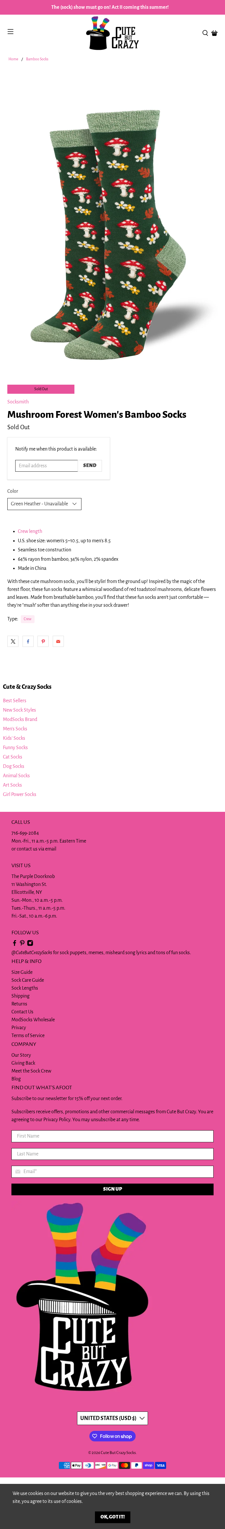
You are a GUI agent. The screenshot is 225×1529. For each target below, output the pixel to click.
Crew (27, 619)
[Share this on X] (12, 641)
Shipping (20, 996)
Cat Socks (12, 757)
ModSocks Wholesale (33, 1019)
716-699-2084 (25, 833)
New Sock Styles (19, 710)
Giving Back (23, 1063)
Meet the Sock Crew (31, 1071)
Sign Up (112, 1189)
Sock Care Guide (27, 980)
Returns (19, 1004)
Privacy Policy (56, 1119)
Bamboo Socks (37, 59)
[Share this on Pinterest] (43, 641)
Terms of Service (28, 1035)
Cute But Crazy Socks (118, 1452)
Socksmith (18, 402)
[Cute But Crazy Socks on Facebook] (14, 944)
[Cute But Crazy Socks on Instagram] (30, 944)
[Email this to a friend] (58, 641)
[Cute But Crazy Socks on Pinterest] (22, 944)
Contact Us (22, 1012)
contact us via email (36, 849)
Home (13, 59)
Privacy (18, 1027)
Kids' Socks (14, 738)
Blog (16, 1079)
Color (12, 491)
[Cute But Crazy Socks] (112, 33)
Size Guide (22, 972)
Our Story (21, 1055)
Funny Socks (15, 747)
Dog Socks (13, 766)
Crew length (30, 531)
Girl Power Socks (19, 794)
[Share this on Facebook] (28, 641)
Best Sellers (14, 700)
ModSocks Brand (20, 719)
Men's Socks (15, 729)
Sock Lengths (24, 988)
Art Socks (12, 785)
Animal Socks (16, 775)
